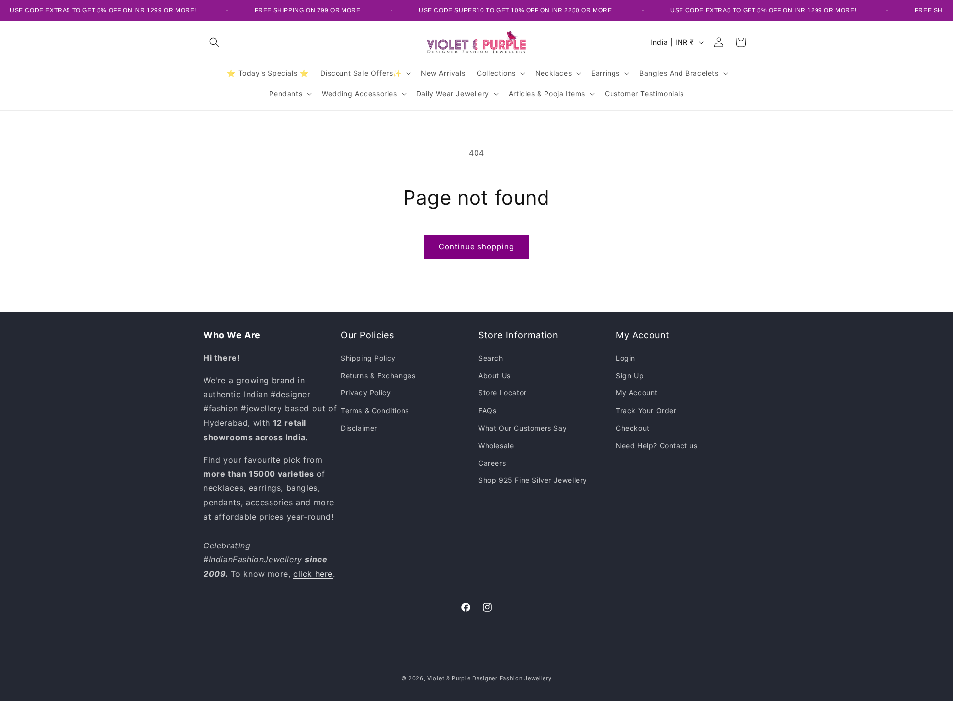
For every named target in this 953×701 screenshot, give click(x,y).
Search (490, 358)
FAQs (487, 410)
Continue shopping (476, 246)
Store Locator (502, 393)
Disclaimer (359, 428)
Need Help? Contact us (657, 445)
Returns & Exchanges (378, 375)
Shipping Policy (368, 358)
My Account (637, 393)
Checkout (633, 428)
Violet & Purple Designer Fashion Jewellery (489, 678)
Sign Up (630, 375)
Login (625, 358)
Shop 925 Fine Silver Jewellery (532, 480)
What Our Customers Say (522, 428)
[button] (214, 42)
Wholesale (496, 445)
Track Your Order (646, 410)
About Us (494, 375)
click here (313, 574)
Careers (492, 463)
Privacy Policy (366, 393)
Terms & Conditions (375, 410)
